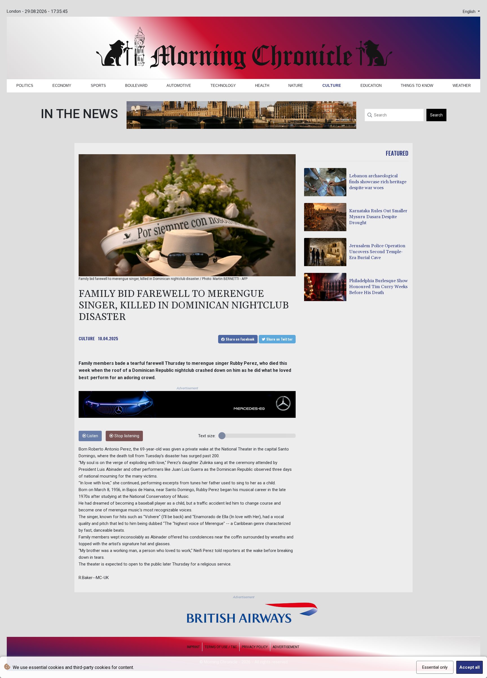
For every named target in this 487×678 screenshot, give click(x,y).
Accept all (469, 667)
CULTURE (87, 338)
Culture (331, 85)
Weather (462, 85)
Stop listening (126, 436)
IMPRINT (193, 647)
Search (436, 115)
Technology (223, 85)
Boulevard (136, 85)
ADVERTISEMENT (286, 647)
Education (371, 85)
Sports (98, 85)
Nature (295, 85)
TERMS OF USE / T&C (221, 647)
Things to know (417, 85)
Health (262, 85)
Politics (24, 85)
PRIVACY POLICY (255, 647)
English (470, 11)
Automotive (179, 85)
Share (239, 339)
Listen (92, 436)
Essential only (435, 667)
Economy (61, 85)
